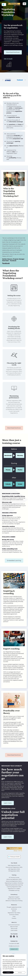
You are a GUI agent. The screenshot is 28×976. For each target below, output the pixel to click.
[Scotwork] (14, 849)
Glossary (14, 918)
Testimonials (14, 928)
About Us (14, 922)
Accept (8, 972)
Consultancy (14, 894)
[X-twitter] (17, 936)
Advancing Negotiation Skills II (14, 881)
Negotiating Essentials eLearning (14, 885)
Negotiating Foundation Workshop (14, 883)
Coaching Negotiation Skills (14, 886)
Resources (14, 904)
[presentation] (2, 80)
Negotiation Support (14, 897)
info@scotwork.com (14, 946)
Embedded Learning (14, 890)
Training (14, 875)
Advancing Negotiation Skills (14, 879)
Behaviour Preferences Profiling (14, 900)
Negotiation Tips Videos (14, 912)
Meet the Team (14, 926)
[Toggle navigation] (24, 3)
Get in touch (8, 59)
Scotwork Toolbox (14, 914)
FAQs (14, 916)
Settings (20, 972)
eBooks (14, 911)
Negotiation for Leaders (14, 888)
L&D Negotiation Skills (14, 869)
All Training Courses (14, 877)
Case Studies (14, 930)
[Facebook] (14, 936)
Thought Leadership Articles (14, 907)
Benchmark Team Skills (14, 898)
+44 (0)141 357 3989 (14, 943)
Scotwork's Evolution (14, 924)
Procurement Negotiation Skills (14, 867)
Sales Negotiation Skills (14, 865)
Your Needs (14, 863)
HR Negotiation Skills (14, 871)
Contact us (13, 949)
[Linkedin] (11, 936)
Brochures (14, 909)
